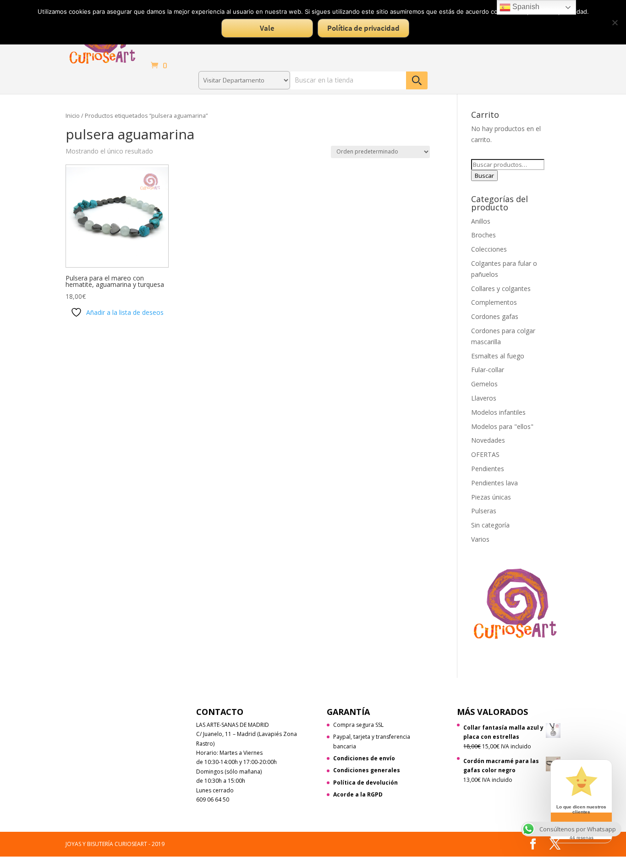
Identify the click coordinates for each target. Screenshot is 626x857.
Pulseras (483, 510)
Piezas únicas (491, 497)
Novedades (488, 440)
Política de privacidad (363, 28)
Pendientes (487, 468)
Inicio (73, 115)
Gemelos (484, 383)
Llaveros (483, 398)
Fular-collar (487, 369)
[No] (614, 22)
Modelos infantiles (498, 412)
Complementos (494, 302)
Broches (483, 235)
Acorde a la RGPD (358, 794)
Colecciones (489, 249)
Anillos (480, 221)
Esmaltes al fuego (497, 356)
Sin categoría (490, 525)
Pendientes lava (494, 482)
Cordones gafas (494, 316)
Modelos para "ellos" (502, 426)
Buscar (484, 175)
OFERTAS (485, 454)
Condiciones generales (366, 770)
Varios (480, 539)
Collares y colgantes (501, 288)
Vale (267, 28)
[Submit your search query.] (417, 80)
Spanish (525, 7)
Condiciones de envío (364, 758)
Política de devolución (365, 782)
